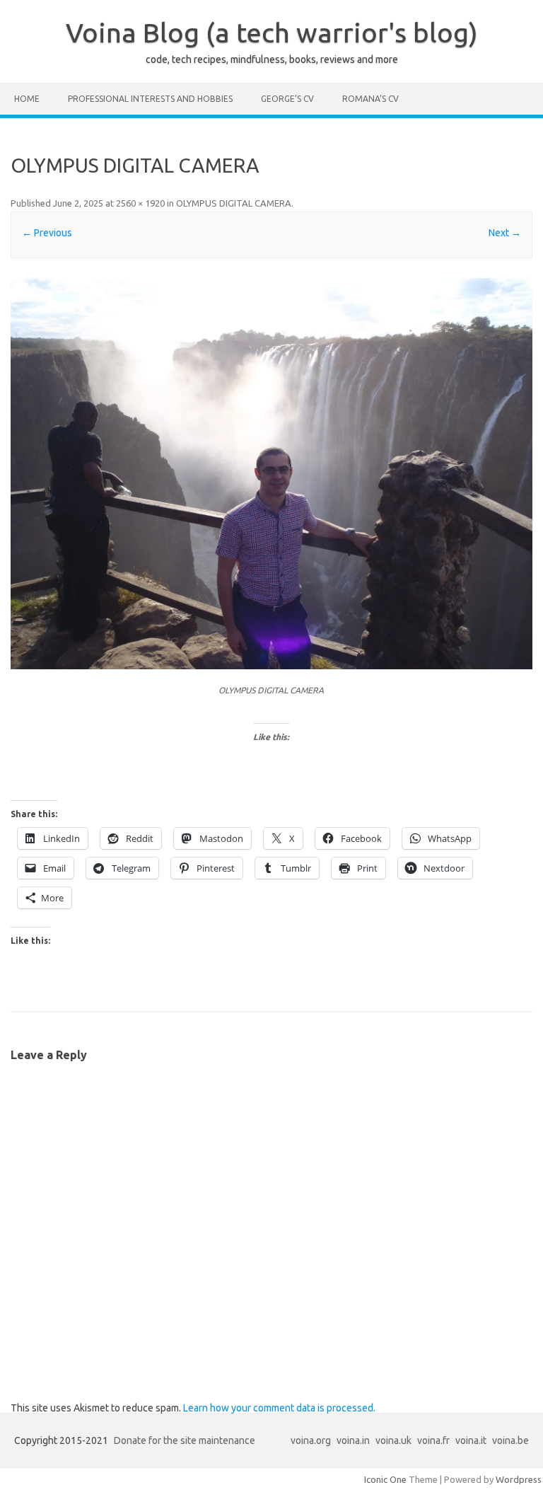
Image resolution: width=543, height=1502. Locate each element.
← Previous (47, 232)
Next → (505, 232)
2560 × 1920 (140, 203)
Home (27, 98)
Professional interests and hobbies (150, 98)
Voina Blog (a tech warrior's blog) (272, 32)
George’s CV (287, 98)
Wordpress (519, 1479)
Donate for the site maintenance (184, 1440)
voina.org (311, 1440)
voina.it (470, 1440)
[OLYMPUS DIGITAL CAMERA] (271, 473)
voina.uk (393, 1440)
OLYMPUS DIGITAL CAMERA (233, 203)
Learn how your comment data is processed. (279, 1408)
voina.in (353, 1440)
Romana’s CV (370, 98)
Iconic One (385, 1479)
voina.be (510, 1440)
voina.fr (433, 1440)
